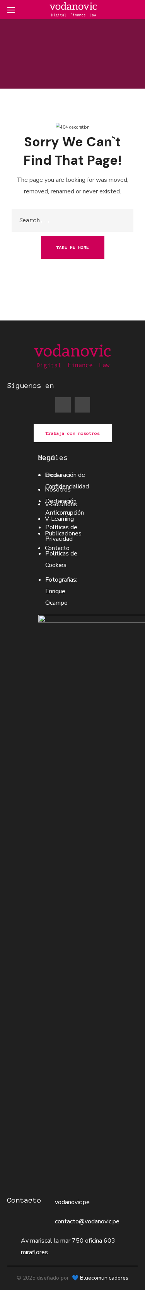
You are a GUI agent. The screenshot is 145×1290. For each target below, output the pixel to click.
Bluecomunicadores (104, 1278)
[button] (134, 9)
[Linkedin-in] (82, 405)
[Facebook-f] (63, 405)
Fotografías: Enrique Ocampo (61, 591)
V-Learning (59, 519)
